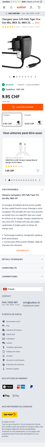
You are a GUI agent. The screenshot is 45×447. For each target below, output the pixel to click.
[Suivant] (35, 76)
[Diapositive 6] (21, 180)
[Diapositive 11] (33, 180)
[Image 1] (13, 76)
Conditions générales (14, 347)
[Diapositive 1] (9, 180)
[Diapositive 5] (19, 180)
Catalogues (10, 339)
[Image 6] (28, 76)
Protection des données (15, 364)
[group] (8, 27)
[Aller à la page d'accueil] (21, 6)
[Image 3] (19, 76)
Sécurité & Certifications (15, 360)
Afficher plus (22, 250)
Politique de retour (13, 352)
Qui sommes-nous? (13, 321)
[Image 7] (31, 76)
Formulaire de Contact (31, 305)
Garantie (9, 356)
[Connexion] (31, 7)
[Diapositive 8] (26, 180)
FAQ (7, 326)
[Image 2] (16, 76)
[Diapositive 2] (12, 180)
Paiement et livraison (14, 330)
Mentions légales (12, 369)
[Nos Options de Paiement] (7, 387)
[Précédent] (9, 76)
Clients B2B (10, 334)
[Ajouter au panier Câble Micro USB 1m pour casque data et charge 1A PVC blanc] (38, 170)
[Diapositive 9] (28, 180)
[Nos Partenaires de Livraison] (9, 414)
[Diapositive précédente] (5, 180)
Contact (9, 343)
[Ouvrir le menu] (5, 7)
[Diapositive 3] (14, 180)
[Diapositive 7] (24, 180)
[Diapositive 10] (31, 180)
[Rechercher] (11, 7)
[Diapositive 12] (36, 180)
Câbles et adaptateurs (14, 158)
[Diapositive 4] (16, 180)
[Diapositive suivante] (39, 180)
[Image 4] (22, 76)
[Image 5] (25, 76)
